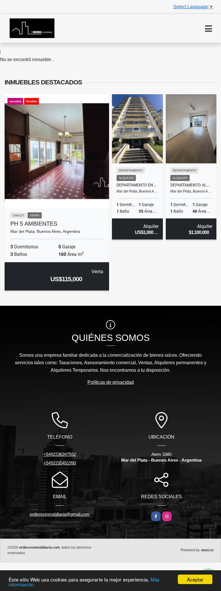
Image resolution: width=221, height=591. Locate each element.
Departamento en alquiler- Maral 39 (137, 185)
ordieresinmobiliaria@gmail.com (60, 514)
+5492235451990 (59, 462)
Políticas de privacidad (110, 382)
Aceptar (195, 579)
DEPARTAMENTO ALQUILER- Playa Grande (191, 185)
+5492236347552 (59, 454)
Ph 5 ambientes (33, 223)
